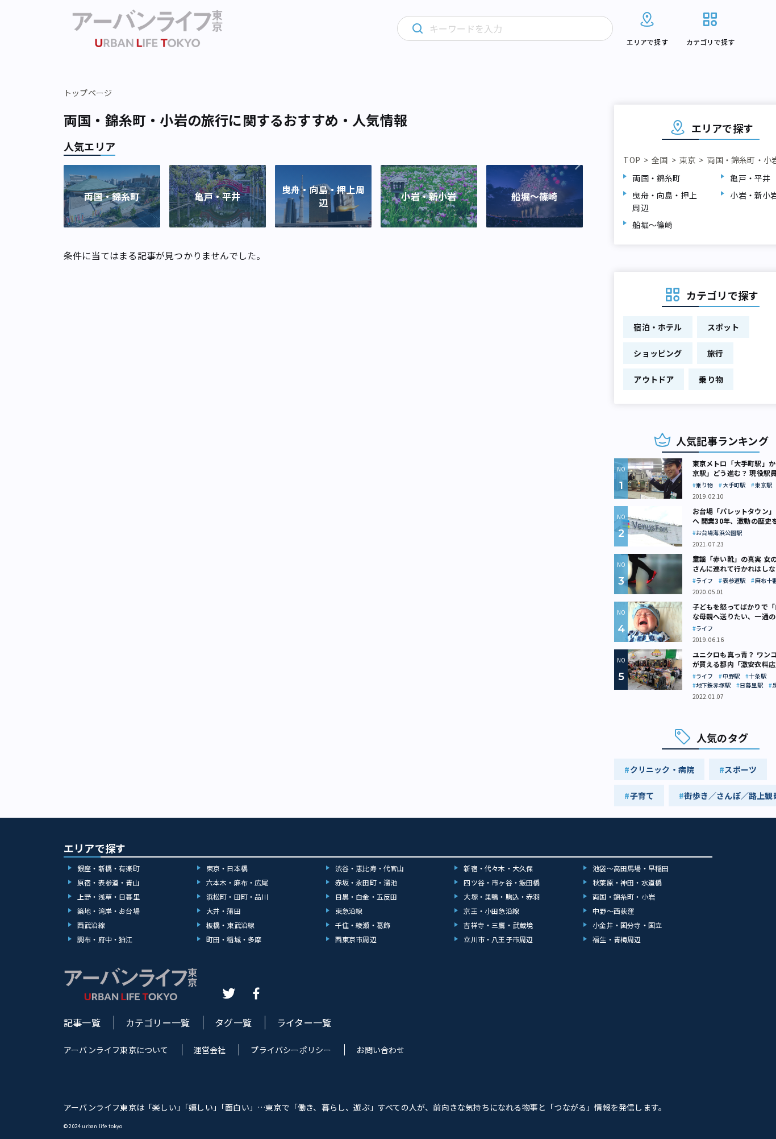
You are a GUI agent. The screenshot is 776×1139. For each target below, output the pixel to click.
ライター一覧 (304, 1022)
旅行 (715, 353)
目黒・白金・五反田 (366, 896)
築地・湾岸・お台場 (108, 911)
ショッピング (657, 353)
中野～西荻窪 (613, 911)
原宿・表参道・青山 (108, 882)
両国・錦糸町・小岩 (624, 896)
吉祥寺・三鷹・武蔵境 (498, 925)
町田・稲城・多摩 (234, 939)
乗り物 (711, 379)
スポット (723, 327)
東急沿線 (349, 911)
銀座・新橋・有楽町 (108, 868)
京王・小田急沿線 (491, 911)
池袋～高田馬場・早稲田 (631, 868)
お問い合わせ (380, 1049)
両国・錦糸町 (656, 178)
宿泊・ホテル (657, 327)
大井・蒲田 (223, 911)
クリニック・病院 (662, 769)
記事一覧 (82, 1022)
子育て (642, 795)
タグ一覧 (233, 1022)
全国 (659, 159)
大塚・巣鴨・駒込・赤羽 (502, 896)
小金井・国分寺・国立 (627, 925)
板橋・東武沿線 (230, 925)
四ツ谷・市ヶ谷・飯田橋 (502, 882)
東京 (687, 159)
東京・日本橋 (227, 868)
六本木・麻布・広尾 (237, 882)
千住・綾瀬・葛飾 (363, 925)
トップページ (88, 92)
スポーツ (740, 769)
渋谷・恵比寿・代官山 (369, 868)
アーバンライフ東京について (116, 1049)
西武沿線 (91, 925)
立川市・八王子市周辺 (498, 939)
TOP (631, 159)
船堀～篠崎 (652, 224)
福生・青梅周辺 (617, 939)
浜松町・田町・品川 (237, 896)
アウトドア (653, 379)
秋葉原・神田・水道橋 (627, 882)
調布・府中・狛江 (105, 939)
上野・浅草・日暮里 (108, 896)
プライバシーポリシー (291, 1049)
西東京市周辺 (356, 939)
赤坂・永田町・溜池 (366, 882)
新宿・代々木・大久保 (498, 868)
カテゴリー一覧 (158, 1022)
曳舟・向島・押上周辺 (664, 201)
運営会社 (210, 1049)
